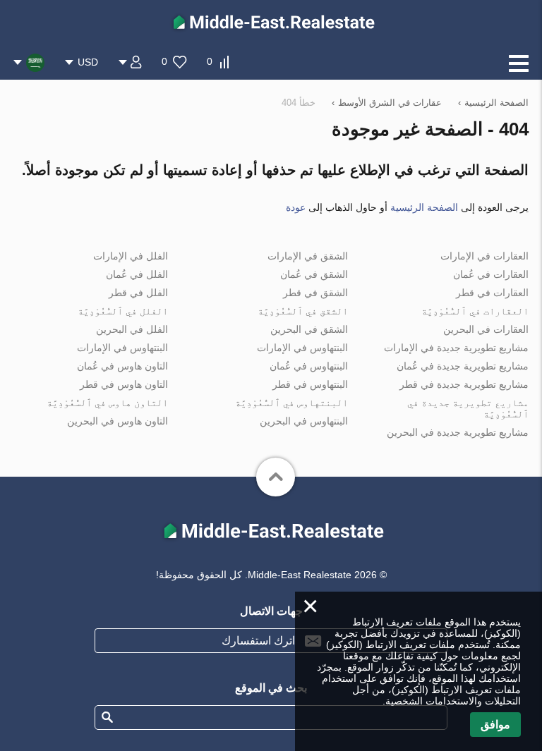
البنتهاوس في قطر (310, 384)
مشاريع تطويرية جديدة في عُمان (463, 366)
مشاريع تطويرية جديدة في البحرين (458, 432)
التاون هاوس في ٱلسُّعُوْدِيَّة (107, 402)
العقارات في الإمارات (484, 256)
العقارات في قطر (492, 292)
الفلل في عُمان (137, 274)
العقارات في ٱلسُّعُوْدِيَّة (475, 311)
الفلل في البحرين (132, 329)
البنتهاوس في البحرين (304, 421)
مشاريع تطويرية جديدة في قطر (464, 384)
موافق (495, 725)
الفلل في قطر (138, 292)
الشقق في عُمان (314, 274)
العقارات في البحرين (486, 329)
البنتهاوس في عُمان (309, 366)
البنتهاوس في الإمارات (302, 347)
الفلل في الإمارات (130, 256)
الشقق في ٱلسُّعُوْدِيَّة (303, 311)
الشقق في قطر (315, 292)
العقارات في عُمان (491, 274)
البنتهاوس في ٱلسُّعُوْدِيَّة (291, 402)
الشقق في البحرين (309, 329)
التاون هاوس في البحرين (117, 421)
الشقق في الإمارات (307, 256)
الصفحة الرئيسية (424, 207)
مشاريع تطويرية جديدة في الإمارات (456, 347)
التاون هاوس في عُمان (122, 366)
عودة (296, 207)
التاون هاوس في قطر (124, 384)
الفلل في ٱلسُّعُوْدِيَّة (123, 311)
